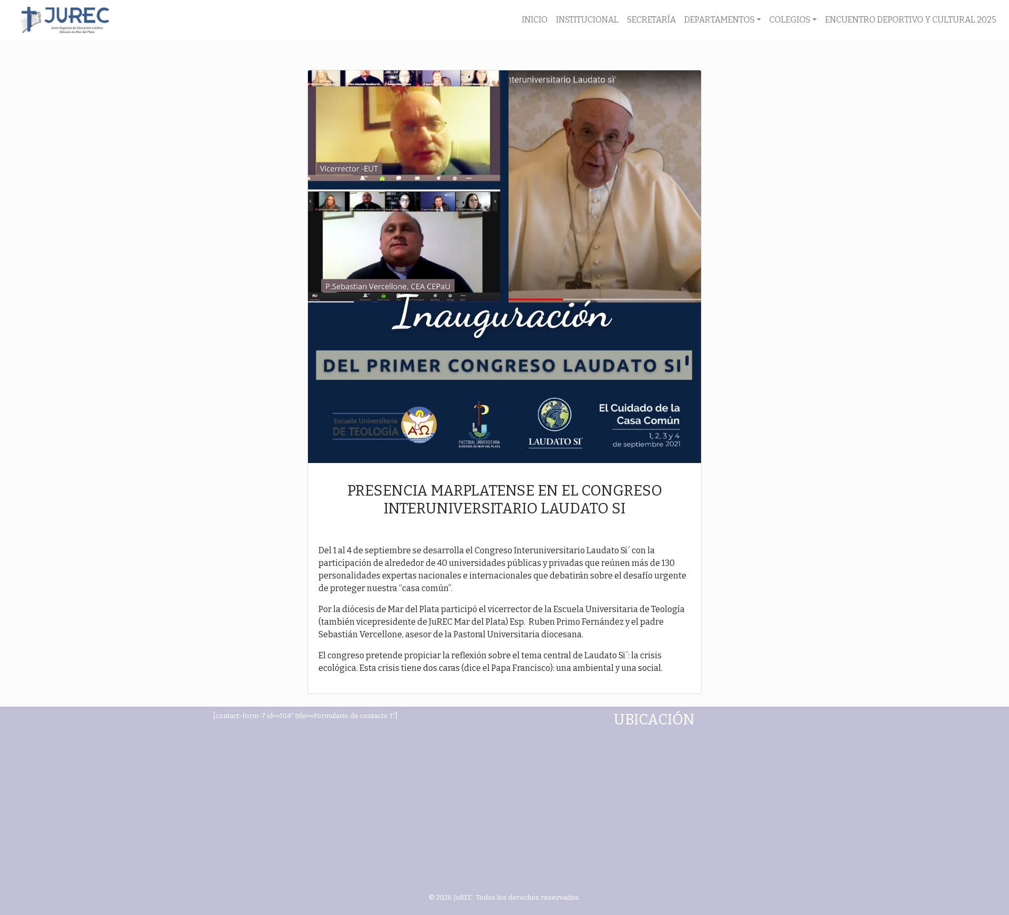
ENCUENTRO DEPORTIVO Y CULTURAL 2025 (910, 20)
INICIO (535, 20)
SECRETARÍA (651, 20)
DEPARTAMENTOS (719, 20)
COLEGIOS (789, 20)
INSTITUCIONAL (587, 20)
